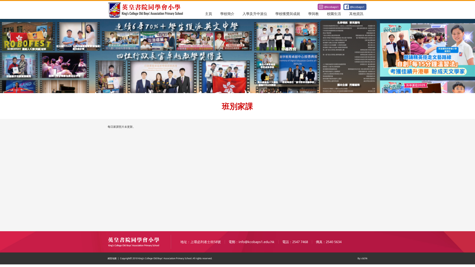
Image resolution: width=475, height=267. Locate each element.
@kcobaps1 (357, 7)
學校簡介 (227, 13)
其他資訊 (356, 13)
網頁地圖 (112, 258)
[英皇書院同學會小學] (146, 17)
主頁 (208, 13)
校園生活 (334, 13)
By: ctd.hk (362, 258)
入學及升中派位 (255, 13)
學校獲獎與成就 (287, 13)
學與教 (313, 13)
